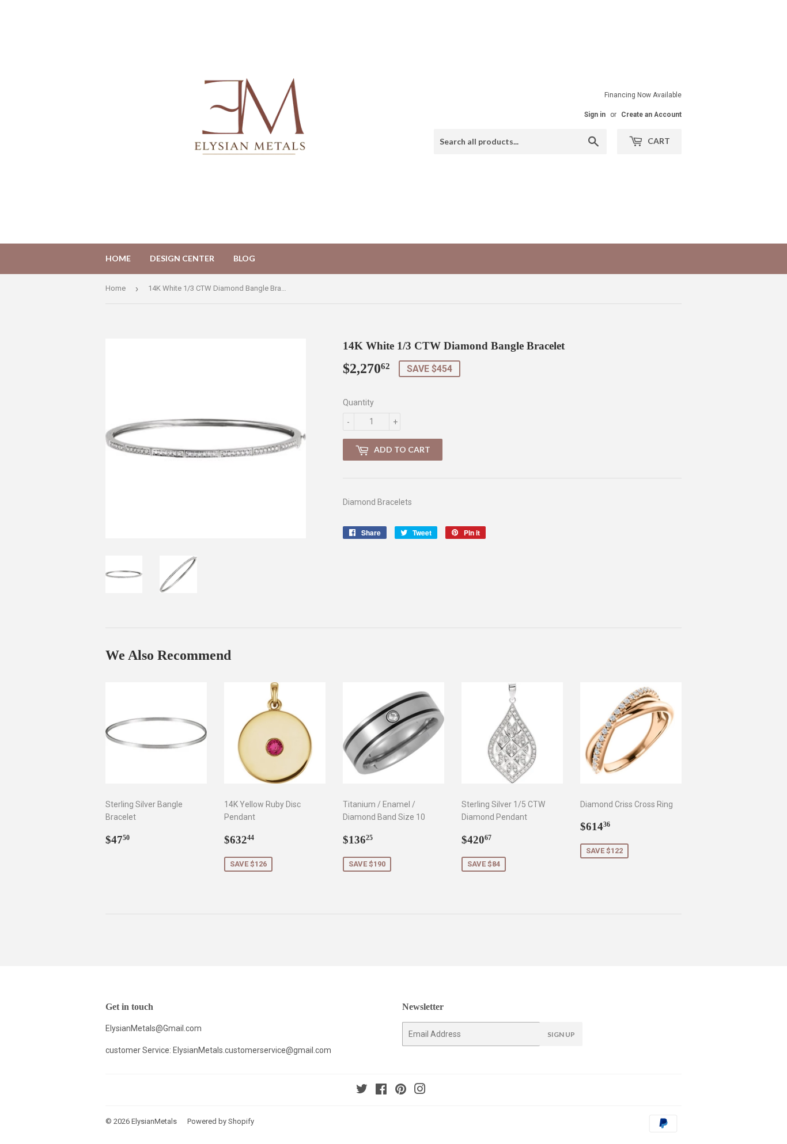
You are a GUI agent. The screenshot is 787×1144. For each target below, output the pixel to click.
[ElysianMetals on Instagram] (420, 1090)
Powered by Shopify (220, 1121)
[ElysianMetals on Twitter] (362, 1090)
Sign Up (561, 1034)
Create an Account (651, 115)
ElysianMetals (154, 1121)
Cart (658, 141)
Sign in (595, 115)
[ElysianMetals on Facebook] (381, 1090)
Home (118, 258)
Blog (244, 258)
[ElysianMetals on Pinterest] (401, 1090)
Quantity (358, 402)
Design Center (182, 258)
